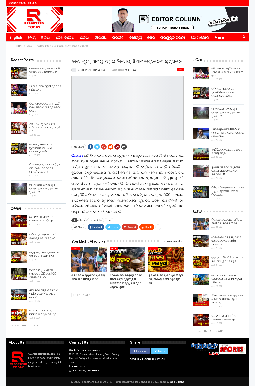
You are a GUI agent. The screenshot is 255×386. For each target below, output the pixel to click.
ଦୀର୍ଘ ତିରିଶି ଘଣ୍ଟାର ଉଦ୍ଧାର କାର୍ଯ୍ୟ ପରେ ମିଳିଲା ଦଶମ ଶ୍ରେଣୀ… (43, 294)
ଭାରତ (180, 69)
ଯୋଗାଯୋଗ (200, 37)
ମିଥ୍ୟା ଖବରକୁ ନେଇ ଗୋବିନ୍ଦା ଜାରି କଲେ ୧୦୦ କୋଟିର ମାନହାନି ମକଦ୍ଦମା (44, 168)
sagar (109, 220)
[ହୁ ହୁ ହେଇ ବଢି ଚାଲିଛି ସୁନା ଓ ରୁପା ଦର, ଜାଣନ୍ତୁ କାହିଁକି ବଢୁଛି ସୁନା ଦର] (166, 259)
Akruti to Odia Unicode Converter (147, 358)
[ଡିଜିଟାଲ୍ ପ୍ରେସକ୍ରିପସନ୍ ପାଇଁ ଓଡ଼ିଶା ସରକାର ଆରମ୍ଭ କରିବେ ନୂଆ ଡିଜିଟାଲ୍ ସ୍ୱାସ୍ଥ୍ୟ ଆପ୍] (201, 73)
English (15, 37)
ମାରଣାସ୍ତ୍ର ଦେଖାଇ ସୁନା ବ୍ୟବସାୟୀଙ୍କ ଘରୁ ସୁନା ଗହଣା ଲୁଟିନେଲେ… (226, 112)
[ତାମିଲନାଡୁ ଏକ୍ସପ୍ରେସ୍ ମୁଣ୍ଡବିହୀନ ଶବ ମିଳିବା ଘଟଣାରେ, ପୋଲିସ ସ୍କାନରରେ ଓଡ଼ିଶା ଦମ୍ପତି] (201, 93)
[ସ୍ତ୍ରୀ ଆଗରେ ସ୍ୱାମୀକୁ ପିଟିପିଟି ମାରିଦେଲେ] (19, 90)
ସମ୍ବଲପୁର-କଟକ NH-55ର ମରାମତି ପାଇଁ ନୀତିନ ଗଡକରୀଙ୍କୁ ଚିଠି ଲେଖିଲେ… (227, 133)
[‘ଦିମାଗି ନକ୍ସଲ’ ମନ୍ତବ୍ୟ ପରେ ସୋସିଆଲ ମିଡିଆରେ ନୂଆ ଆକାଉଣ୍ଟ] (201, 300)
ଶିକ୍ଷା (84, 37)
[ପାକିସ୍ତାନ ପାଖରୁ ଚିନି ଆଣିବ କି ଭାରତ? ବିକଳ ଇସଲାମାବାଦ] (19, 73)
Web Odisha (177, 381)
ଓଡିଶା (45, 37)
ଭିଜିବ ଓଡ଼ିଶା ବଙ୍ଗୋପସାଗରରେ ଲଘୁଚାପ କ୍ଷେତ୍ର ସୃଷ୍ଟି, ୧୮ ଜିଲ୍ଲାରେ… (227, 191)
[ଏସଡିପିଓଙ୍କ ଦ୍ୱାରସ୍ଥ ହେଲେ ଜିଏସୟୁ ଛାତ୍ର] (201, 154)
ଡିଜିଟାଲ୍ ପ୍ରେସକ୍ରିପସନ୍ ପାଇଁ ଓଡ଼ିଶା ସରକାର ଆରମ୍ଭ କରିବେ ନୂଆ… (227, 72)
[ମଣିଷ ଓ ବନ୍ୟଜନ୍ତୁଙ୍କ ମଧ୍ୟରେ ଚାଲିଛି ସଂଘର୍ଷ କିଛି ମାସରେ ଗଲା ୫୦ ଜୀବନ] (19, 274)
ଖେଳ (151, 37)
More (219, 37)
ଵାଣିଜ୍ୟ (135, 37)
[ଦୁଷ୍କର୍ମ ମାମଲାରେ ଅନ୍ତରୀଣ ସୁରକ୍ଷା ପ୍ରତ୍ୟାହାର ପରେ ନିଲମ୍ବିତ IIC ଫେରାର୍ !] (201, 171)
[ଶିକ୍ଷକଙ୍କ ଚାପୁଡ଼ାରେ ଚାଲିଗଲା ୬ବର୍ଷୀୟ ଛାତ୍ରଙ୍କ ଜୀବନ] (89, 259)
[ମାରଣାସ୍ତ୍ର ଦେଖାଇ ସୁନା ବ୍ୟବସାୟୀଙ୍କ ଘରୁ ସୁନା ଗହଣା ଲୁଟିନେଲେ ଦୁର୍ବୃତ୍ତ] (201, 113)
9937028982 (78, 370)
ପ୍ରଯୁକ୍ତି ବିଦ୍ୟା (172, 37)
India (82, 220)
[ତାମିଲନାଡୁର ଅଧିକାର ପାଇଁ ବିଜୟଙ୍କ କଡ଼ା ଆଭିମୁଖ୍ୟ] (19, 239)
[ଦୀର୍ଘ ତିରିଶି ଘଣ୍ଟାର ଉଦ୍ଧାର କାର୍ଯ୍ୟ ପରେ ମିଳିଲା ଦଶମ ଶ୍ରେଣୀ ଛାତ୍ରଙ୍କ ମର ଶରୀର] (19, 294)
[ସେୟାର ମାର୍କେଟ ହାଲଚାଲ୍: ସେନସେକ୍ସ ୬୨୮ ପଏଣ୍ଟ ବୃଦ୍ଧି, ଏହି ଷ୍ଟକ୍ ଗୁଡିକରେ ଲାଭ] (201, 280)
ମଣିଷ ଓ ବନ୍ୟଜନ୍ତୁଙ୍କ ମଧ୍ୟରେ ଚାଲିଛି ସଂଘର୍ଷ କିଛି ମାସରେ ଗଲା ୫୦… (42, 274)
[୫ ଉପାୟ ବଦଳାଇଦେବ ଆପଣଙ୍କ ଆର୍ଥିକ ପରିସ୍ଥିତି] (19, 315)
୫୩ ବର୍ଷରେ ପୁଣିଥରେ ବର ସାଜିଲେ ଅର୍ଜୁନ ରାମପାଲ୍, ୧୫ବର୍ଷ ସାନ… (44, 128)
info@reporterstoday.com (86, 350)
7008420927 (78, 366)
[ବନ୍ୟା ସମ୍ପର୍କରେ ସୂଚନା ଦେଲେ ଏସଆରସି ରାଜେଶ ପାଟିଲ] (19, 257)
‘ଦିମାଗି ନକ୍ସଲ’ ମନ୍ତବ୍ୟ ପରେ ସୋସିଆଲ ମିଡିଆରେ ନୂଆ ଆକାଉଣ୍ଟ (227, 299)
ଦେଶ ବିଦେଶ (65, 37)
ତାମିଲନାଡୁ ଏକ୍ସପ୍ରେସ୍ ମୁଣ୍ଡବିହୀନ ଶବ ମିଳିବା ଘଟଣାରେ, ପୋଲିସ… (222, 92)
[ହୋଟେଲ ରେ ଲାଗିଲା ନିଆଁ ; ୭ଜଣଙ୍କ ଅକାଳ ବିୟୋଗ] (201, 320)
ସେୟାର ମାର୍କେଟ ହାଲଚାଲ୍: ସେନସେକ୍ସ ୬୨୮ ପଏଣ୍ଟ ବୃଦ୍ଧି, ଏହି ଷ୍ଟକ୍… (226, 279)
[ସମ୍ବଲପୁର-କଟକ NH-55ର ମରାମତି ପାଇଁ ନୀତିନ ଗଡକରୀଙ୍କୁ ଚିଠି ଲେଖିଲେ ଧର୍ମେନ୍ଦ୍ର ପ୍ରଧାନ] (201, 133)
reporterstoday (95, 220)
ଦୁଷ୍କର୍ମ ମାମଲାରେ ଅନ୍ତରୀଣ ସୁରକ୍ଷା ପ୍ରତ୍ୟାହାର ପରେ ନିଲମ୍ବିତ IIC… (225, 171)
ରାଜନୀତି (118, 37)
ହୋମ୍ (32, 37)
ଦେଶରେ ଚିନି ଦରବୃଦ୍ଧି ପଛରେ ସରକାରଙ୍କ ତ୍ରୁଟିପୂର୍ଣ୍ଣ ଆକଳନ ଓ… (226, 241)
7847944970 (93, 370)
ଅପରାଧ (101, 37)
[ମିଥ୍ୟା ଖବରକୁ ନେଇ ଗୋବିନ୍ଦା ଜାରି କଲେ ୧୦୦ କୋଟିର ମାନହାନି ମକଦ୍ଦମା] (19, 169)
